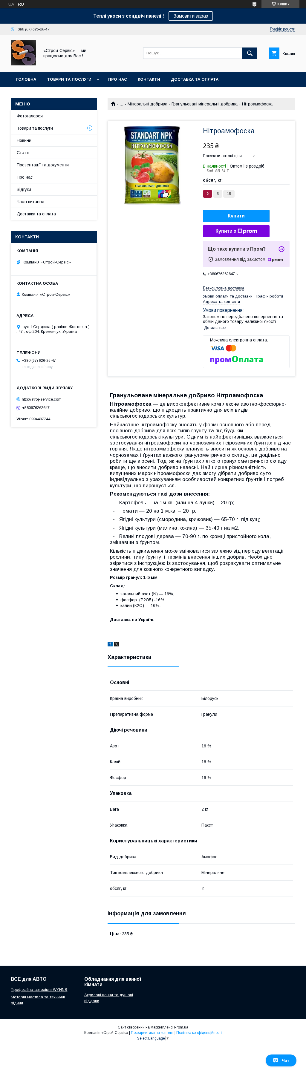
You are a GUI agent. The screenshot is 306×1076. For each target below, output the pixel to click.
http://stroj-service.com (42, 399)
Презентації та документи (43, 165)
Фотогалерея (30, 116)
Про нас (117, 79)
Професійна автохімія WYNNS (39, 989)
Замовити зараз (190, 16)
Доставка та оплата (194, 79)
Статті (23, 152)
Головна (26, 79)
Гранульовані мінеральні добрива (205, 104)
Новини (24, 140)
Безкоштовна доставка (223, 288)
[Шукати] (249, 53)
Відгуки (24, 189)
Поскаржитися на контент (152, 1033)
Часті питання (30, 201)
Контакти (149, 79)
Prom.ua (181, 1027)
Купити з (225, 231)
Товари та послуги (69, 79)
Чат (285, 1060)
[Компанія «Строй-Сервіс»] (23, 64)
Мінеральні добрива (147, 104)
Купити (236, 215)
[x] (116, 645)
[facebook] (110, 645)
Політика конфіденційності (199, 1033)
